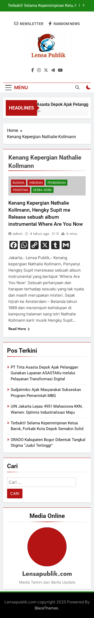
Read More (17, 328)
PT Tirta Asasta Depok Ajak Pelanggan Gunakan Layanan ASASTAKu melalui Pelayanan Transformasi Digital (44, 373)
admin (18, 233)
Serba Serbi (42, 190)
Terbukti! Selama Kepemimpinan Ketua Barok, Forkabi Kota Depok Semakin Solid (41, 6)
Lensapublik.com (47, 573)
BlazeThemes (46, 608)
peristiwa (20, 190)
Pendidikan (57, 182)
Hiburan (36, 182)
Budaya (18, 182)
